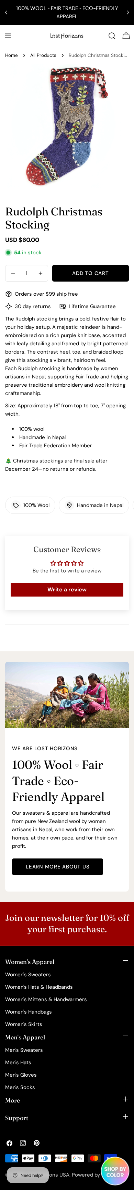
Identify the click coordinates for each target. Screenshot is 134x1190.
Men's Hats (18, 1062)
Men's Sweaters (24, 1050)
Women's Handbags (28, 1011)
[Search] (112, 36)
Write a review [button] (67, 589)
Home (11, 55)
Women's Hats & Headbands (39, 987)
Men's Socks (20, 1087)
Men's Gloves (21, 1074)
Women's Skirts (23, 1024)
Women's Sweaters (28, 974)
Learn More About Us (57, 866)
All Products (43, 55)
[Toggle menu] (8, 36)
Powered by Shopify (96, 1174)
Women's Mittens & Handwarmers (46, 999)
